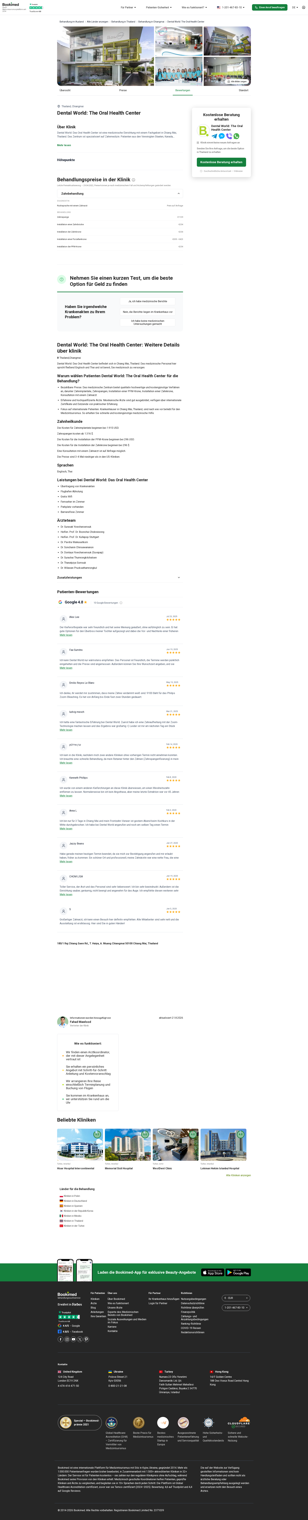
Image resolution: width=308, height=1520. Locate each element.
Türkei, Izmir (158, 1164)
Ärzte (94, 1303)
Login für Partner (158, 1303)
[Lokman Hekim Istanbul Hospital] (223, 1145)
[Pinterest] (86, 1339)
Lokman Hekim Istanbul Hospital (220, 1168)
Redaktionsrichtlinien (192, 1332)
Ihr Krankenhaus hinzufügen (164, 1298)
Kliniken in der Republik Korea (78, 1211)
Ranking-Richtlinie (191, 1323)
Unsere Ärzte (115, 1307)
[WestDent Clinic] (176, 1145)
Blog (93, 1307)
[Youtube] (73, 1339)
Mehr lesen (64, 145)
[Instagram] (67, 1339)
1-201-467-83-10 (232, 7)
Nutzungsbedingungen (193, 1298)
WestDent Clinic (162, 1168)
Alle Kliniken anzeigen (238, 1175)
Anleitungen (97, 1312)
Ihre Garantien (98, 1316)
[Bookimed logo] (14, 4)
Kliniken (95, 1298)
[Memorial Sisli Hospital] (128, 1145)
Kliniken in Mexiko (72, 1216)
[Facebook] (60, 1339)
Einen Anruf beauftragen (272, 7)
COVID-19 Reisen (191, 1328)
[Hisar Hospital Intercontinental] (80, 1145)
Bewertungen (182, 90)
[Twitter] (80, 1339)
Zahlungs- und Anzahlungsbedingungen (194, 1318)
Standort (243, 90)
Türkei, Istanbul (63, 1164)
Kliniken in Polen (72, 1196)
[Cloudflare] (239, 1422)
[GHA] (111, 1422)
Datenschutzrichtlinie (193, 1303)
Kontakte (113, 1331)
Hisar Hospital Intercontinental (75, 1168)
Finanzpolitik (188, 1312)
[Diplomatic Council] (208, 1422)
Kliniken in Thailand (73, 1221)
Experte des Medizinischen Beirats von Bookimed (123, 1313)
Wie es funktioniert (118, 1303)
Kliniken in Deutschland (75, 1201)
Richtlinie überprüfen (192, 1307)
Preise (123, 90)
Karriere (112, 1326)
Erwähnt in (65, 1304)
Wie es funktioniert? (193, 7)
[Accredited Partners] (183, 1422)
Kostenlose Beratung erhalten (221, 162)
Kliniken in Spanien (73, 1206)
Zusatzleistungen (69, 577)
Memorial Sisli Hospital (119, 1168)
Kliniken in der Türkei (74, 1226)
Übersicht (65, 90)
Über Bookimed (116, 1298)
